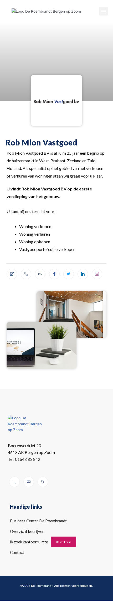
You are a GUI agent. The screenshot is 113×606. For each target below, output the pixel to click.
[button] (103, 11)
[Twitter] (68, 274)
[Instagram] (97, 274)
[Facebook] (54, 274)
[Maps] (43, 482)
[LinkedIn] (83, 274)
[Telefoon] (26, 274)
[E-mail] (40, 274)
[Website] (12, 274)
